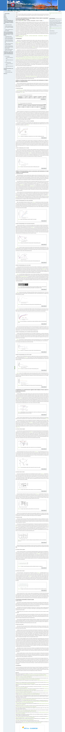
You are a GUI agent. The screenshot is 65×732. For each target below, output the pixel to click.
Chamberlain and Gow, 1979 (35, 56)
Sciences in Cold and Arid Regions (8, 11)
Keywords (5, 17)
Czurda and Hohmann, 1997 (29, 57)
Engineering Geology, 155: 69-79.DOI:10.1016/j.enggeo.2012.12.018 (31, 722)
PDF (60, 11)
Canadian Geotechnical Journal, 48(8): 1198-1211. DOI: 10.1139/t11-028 (26, 706)
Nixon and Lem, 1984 (42, 56)
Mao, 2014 (46, 418)
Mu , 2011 (35, 76)
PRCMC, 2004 (18, 42)
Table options (43, 99)
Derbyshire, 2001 (41, 57)
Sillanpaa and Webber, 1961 (27, 56)
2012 (31, 76)
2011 (30, 76)
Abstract (5, 16)
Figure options (44, 137)
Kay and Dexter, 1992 (22, 57)
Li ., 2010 (27, 76)
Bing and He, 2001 (35, 57)
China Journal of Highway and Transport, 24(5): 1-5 (29, 699)
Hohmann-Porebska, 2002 (23, 276)
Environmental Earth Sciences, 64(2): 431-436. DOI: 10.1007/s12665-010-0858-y (35, 674)
